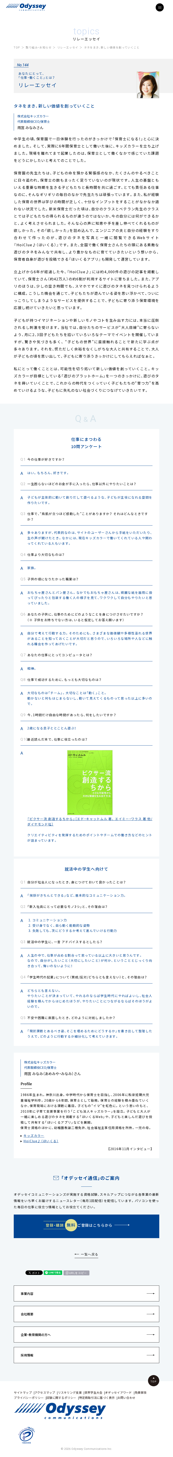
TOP (17, 47)
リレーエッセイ (67, 47)
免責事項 (141, 1392)
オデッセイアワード (118, 1392)
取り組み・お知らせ (39, 47)
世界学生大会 (93, 1392)
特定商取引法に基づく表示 (97, 1397)
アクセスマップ (44, 1392)
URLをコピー (78, 1273)
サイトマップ (23, 1392)
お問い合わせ (127, 1397)
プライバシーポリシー (29, 1397)
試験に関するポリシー (61, 1397)
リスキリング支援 (70, 1392)
